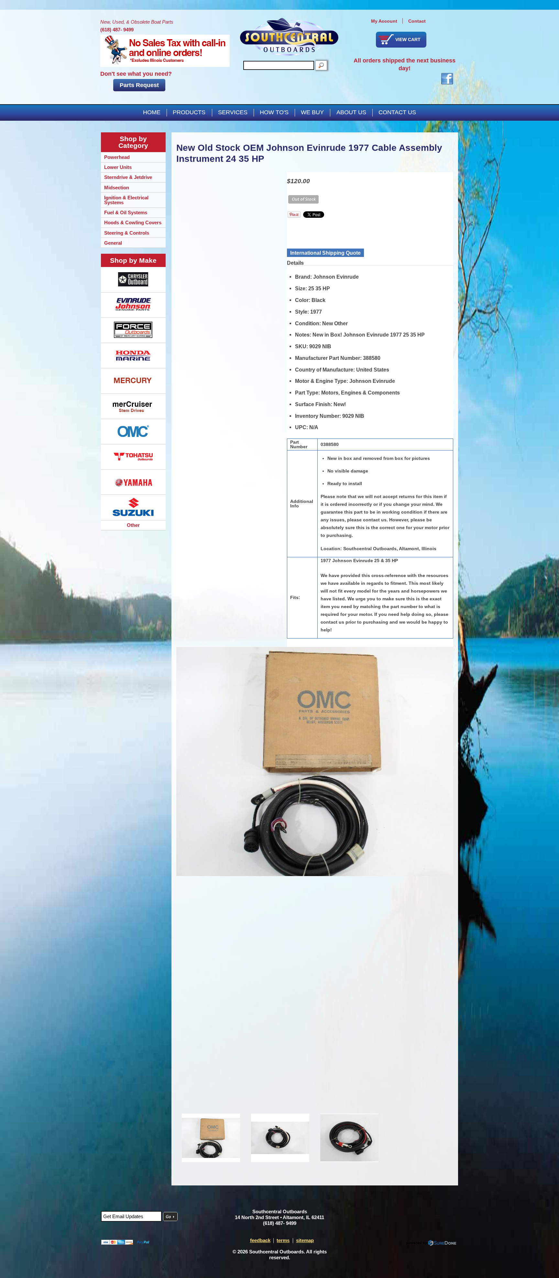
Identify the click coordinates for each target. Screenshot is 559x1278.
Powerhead (117, 157)
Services (232, 112)
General (113, 243)
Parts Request (139, 85)
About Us (351, 112)
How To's (274, 112)
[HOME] (289, 37)
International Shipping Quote (325, 253)
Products (189, 112)
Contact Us (397, 112)
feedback (260, 1240)
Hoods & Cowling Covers (132, 222)
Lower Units (118, 167)
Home (151, 112)
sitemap (305, 1240)
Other (133, 525)
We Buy (312, 112)
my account (384, 21)
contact (417, 21)
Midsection (116, 187)
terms (283, 1240)
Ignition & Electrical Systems (126, 200)
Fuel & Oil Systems (125, 212)
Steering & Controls (126, 233)
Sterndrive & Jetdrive (128, 177)
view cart (408, 39)
